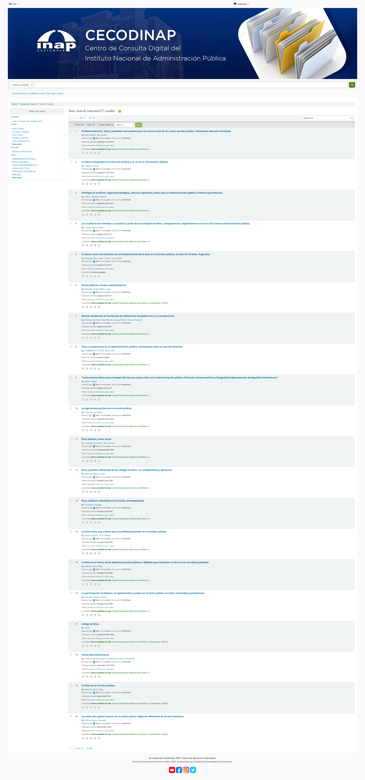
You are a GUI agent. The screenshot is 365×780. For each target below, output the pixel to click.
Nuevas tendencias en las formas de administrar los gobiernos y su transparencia (128, 316)
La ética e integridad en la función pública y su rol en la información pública (125, 162)
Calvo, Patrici (17, 135)
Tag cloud (50, 93)
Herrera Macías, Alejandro (95, 720)
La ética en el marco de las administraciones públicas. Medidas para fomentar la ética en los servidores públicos (145, 562)
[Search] (352, 85)
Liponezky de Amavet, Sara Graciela (99, 443)
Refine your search (37, 111)
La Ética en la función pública (98, 685)
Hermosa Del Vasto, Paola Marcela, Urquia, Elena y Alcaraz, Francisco (113, 320)
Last (91, 118)
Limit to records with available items (27, 121)
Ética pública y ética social (96, 439)
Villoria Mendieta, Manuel (95, 196)
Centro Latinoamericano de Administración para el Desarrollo (110, 658)
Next (81, 118)
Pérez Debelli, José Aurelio (96, 135)
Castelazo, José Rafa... (21, 138)
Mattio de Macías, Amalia (95, 474)
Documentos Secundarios (22, 151)
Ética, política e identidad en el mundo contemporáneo (113, 500)
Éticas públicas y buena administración (104, 285)
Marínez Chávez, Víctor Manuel (98, 535)
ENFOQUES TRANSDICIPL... (25, 171)
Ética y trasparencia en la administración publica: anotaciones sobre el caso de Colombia (132, 346)
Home (14, 104)
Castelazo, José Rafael (94, 412)
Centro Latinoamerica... (21, 141)
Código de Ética (90, 624)
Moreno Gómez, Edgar (94, 689)
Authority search (36, 93)
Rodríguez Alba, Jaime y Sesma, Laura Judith (103, 258)
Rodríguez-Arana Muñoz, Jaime (97, 289)
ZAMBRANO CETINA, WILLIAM (99, 350)
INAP (87, 628)
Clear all (91, 124)
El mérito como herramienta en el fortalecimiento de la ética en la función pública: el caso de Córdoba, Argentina (146, 254)
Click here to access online (105, 145)
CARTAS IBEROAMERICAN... (25, 165)
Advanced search (20, 93)
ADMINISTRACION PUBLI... (24, 159)
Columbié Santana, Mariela (96, 597)
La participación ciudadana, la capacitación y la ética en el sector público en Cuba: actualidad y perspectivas (143, 593)
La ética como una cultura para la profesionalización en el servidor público (124, 531)
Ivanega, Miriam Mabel (94, 227)
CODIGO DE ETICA (21, 168)
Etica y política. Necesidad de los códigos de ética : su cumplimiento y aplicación (127, 470)
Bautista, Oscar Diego (93, 566)
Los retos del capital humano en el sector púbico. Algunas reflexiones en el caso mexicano (133, 716)
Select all (79, 124)
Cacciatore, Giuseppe (20, 132)
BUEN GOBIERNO (20, 162)
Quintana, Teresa (91, 166)
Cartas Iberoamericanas (95, 654)
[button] (14, 4)
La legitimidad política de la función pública (106, 408)
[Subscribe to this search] (119, 111)
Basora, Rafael (18, 129)
